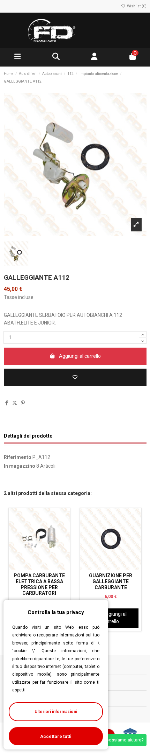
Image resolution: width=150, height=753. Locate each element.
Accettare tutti (56, 736)
